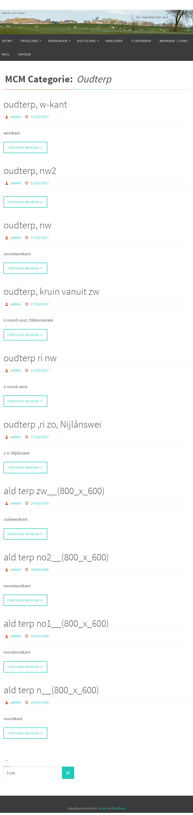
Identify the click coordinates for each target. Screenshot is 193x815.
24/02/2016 (40, 494)
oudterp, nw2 (30, 169)
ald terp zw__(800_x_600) (54, 482)
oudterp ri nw (30, 352)
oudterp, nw (28, 222)
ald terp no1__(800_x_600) (56, 613)
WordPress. (118, 795)
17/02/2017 (40, 116)
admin (16, 116)
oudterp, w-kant (35, 104)
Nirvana (103, 795)
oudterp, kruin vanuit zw (51, 287)
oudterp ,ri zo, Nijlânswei (52, 417)
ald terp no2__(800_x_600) (56, 548)
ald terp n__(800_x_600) (51, 678)
